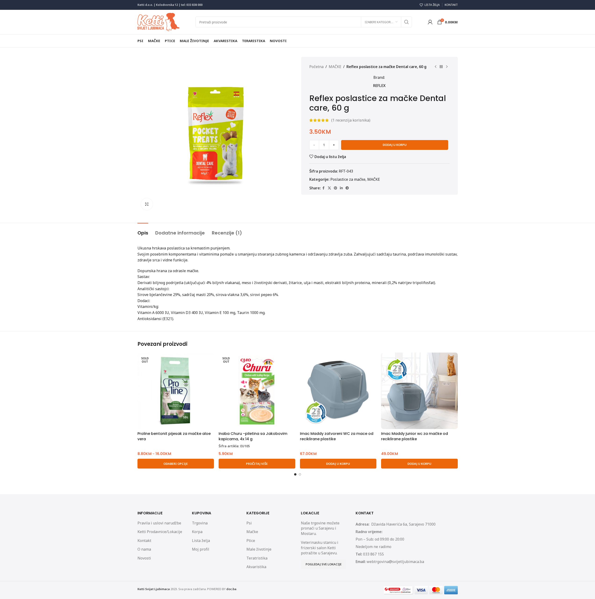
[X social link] (329, 188)
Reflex (379, 85)
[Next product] (447, 67)
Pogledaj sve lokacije (324, 564)
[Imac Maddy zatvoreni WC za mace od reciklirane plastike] (338, 391)
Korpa (197, 531)
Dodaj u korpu (395, 145)
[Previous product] (435, 67)
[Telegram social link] (347, 188)
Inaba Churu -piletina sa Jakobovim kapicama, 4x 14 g (253, 436)
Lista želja (201, 540)
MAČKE (335, 66)
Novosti (144, 558)
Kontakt (144, 540)
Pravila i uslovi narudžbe (159, 523)
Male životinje (258, 549)
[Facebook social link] (323, 188)
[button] (338, 464)
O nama (144, 549)
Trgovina (200, 523)
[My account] (430, 22)
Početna (316, 66)
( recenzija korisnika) (350, 120)
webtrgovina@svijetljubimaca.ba (395, 561)
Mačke (252, 531)
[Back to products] (441, 67)
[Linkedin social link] (341, 188)
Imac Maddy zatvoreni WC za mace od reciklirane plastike (336, 436)
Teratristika (256, 558)
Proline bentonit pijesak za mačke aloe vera (174, 436)
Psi (249, 523)
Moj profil (200, 549)
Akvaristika (256, 566)
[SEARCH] (406, 22)
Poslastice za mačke (347, 179)
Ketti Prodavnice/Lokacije (159, 531)
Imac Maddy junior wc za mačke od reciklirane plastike (414, 436)
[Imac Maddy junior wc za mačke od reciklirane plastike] (419, 391)
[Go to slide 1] (295, 474)
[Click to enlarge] (147, 204)
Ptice (250, 540)
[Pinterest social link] (335, 188)
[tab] (142, 230)
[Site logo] (158, 21)
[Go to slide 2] (300, 474)
